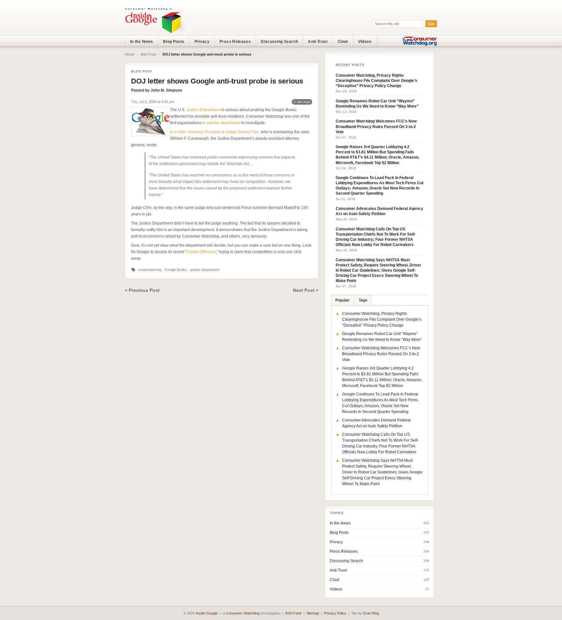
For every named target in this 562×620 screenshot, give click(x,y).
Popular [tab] (342, 300)
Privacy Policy (335, 613)
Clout (343, 41)
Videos (364, 41)
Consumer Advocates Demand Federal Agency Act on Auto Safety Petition (379, 211)
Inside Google (207, 613)
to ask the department (221, 123)
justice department (204, 270)
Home (129, 54)
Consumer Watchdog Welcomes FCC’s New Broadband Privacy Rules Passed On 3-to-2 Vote (376, 126)
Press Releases (235, 41)
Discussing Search (279, 41)
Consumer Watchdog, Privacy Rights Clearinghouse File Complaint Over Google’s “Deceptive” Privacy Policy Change (376, 80)
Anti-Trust (318, 41)
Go (431, 24)
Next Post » (305, 290)
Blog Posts (173, 41)
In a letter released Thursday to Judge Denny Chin (214, 132)
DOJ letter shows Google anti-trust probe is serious (217, 81)
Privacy (202, 41)
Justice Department (203, 110)
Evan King (371, 613)
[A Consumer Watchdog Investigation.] (159, 20)
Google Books (176, 270)
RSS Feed (293, 613)
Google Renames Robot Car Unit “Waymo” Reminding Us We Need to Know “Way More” (377, 103)
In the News (141, 41)
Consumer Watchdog (243, 613)
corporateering (149, 270)
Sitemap (312, 613)
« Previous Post (142, 290)
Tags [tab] (363, 300)
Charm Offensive (201, 252)
